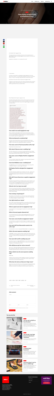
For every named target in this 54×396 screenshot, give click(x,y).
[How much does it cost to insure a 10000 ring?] (14, 365)
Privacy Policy (31, 378)
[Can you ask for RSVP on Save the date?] (14, 323)
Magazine (42, 1)
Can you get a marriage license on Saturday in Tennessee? (29, 336)
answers (13, 280)
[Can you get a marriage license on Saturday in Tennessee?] (14, 337)
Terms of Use (30, 380)
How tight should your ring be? (14, 118)
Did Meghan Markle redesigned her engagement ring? (17, 114)
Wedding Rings (47, 1)
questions (22, 280)
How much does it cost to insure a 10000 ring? (29, 363)
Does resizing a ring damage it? (14, 117)
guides (19, 280)
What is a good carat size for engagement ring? (16, 119)
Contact (30, 382)
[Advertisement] (27, 31)
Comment (10, 294)
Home (32, 1)
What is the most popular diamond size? (15, 120)
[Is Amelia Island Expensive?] (14, 351)
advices (10, 280)
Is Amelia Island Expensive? (27, 349)
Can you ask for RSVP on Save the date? (29, 321)
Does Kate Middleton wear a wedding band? (16, 113)
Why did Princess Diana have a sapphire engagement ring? (18, 115)
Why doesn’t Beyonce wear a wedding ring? (16, 111)
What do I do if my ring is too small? (15, 116)
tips (25, 280)
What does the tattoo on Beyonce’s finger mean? (17, 128)
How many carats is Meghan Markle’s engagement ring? (17, 112)
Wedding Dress (37, 1)
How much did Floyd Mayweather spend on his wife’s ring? (17, 122)
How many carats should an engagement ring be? (16, 121)
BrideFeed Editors (25, 18)
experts (17, 280)
